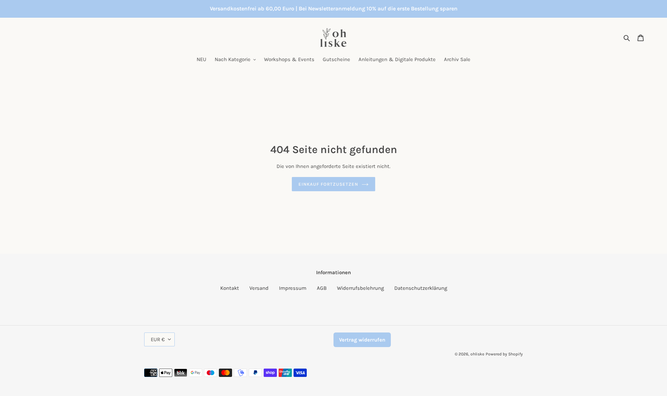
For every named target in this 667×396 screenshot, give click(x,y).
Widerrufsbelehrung (360, 288)
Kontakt (229, 288)
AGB (322, 288)
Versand (259, 288)
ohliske (477, 354)
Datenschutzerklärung (420, 288)
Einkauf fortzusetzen (328, 184)
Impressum (292, 288)
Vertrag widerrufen (362, 340)
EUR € (158, 339)
